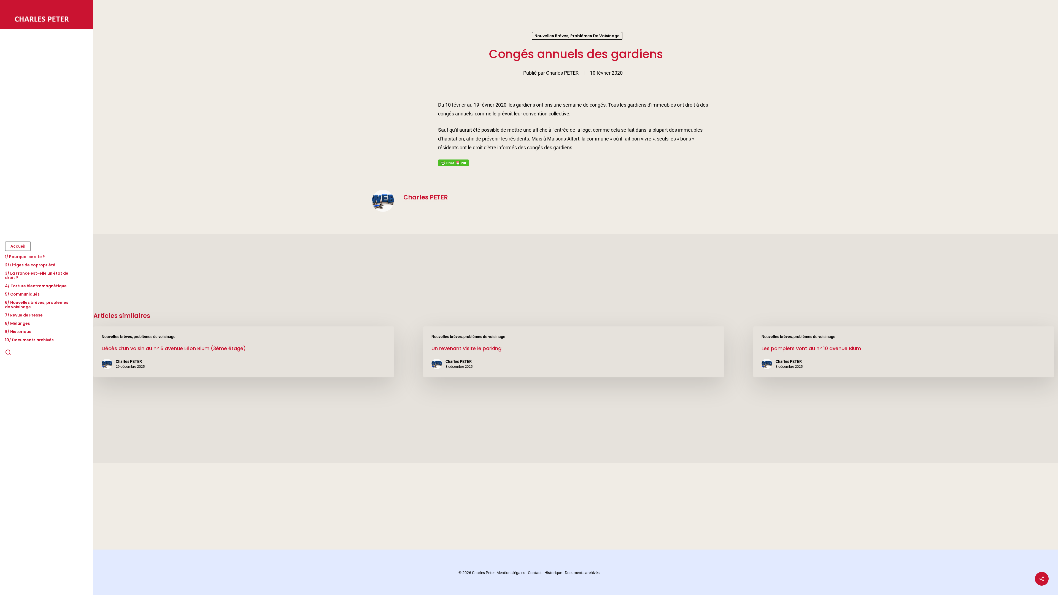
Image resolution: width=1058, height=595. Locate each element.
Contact (535, 572)
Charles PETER (562, 73)
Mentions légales (510, 572)
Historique (553, 572)
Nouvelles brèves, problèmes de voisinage (577, 36)
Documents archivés (582, 572)
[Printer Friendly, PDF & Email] (453, 164)
